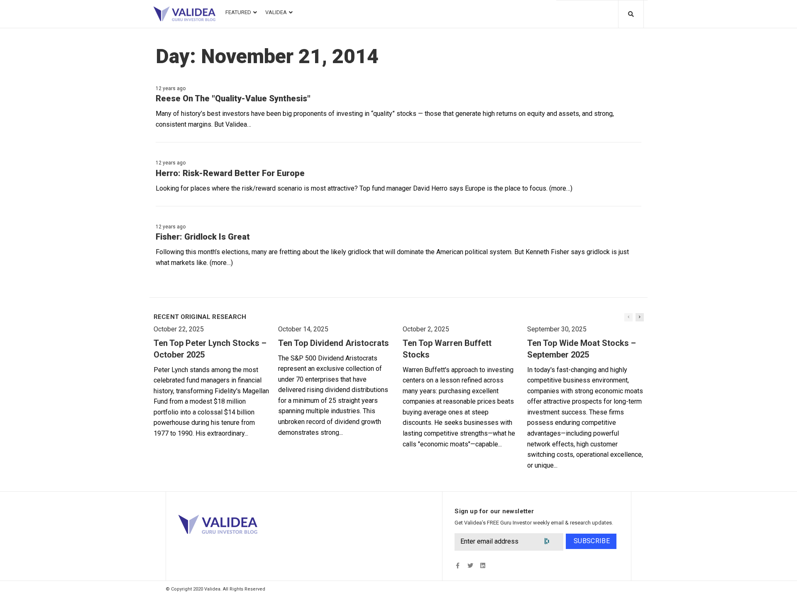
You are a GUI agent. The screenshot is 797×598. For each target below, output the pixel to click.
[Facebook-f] (458, 565)
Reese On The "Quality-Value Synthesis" (233, 98)
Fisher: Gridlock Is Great (203, 237)
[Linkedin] (482, 565)
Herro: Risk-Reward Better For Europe (230, 173)
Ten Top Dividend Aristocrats (333, 343)
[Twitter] (470, 565)
